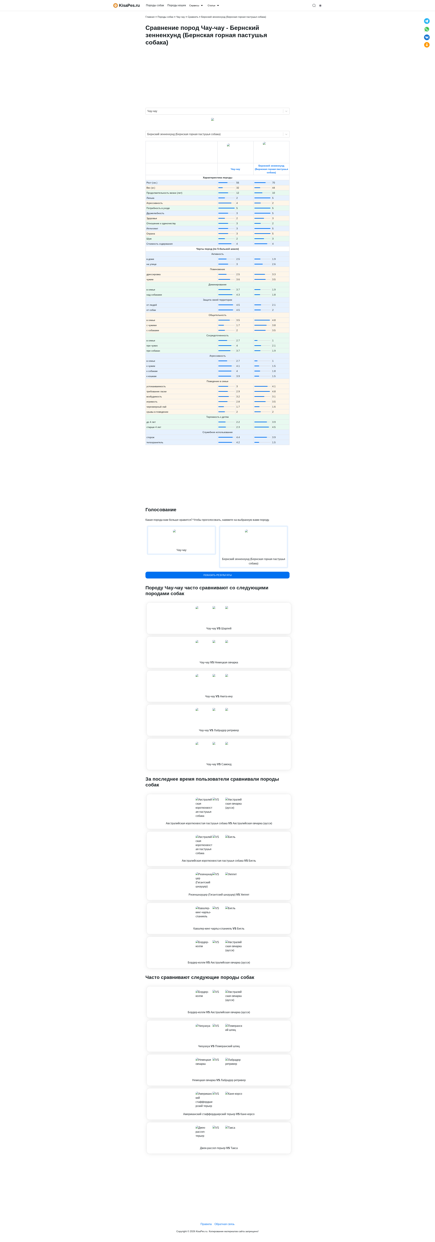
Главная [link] (150, 16)
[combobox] (147, 111)
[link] (219, 618)
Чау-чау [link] (180, 16)
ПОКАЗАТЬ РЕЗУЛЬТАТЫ (217, 575)
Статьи (211, 5)
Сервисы (194, 5)
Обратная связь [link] (224, 1224)
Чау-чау (235, 169)
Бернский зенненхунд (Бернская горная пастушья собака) (271, 169)
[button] (219, 618)
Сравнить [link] (193, 16)
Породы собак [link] (155, 5)
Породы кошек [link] (176, 5)
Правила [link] (206, 1224)
